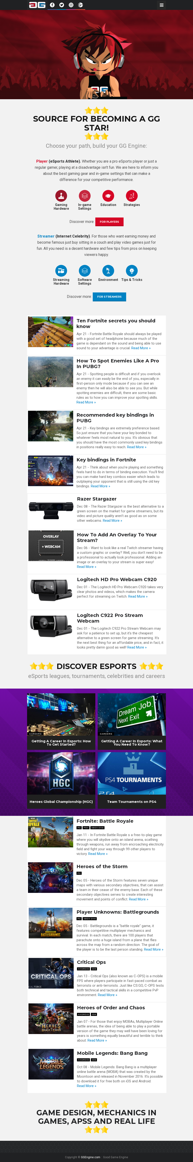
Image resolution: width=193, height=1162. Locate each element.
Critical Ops (91, 962)
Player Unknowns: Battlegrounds (117, 912)
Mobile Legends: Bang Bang (112, 1053)
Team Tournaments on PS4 (132, 801)
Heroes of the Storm (102, 866)
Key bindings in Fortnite (106, 460)
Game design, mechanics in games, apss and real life (96, 1117)
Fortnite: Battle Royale (104, 821)
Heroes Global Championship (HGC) (61, 801)
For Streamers (109, 296)
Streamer (46, 236)
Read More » (141, 348)
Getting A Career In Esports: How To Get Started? (61, 742)
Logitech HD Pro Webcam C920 (117, 579)
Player (42, 161)
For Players (109, 221)
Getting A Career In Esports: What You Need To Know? (131, 742)
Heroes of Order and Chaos (111, 1007)
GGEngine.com (90, 1157)
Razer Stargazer (97, 499)
